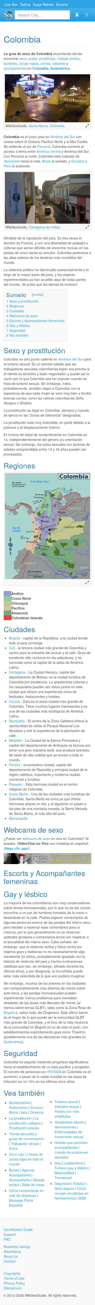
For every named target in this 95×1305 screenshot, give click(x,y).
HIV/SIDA (54, 1071)
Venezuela (12, 161)
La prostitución (20, 1118)
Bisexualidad (64, 1172)
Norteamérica (19, 1102)
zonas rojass (28, 63)
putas (33, 58)
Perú (7, 165)
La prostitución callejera (25, 1120)
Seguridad (62, 1183)
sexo (23, 58)
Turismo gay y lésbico (71, 1167)
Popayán (16, 784)
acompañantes (15, 68)
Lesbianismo (73, 1163)
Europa (36, 1107)
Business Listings (17, 1246)
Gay (58, 1163)
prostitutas (47, 58)
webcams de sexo (36, 838)
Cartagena (17, 672)
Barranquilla (18, 818)
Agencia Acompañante (21, 1172)
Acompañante (19, 1179)
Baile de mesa (33, 1184)
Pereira (14, 764)
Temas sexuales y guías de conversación (26, 1136)
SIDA (82, 1198)
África (13, 1112)
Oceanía (36, 1112)
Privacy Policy (14, 1283)
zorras (45, 63)
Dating (25, 4)
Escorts (62, 4)
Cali (12, 647)
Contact (10, 1261)
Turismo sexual (66, 1101)
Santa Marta (38, 125)
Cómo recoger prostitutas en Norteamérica (71, 1193)
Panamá (43, 146)
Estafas (79, 1183)
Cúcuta (14, 701)
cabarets (59, 63)
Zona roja (16, 1154)
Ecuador (77, 161)
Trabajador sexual (25, 1143)
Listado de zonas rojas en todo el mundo (26, 1159)
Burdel (14, 1170)
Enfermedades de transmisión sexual (69, 1134)
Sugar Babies (43, 4)
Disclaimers (12, 1288)
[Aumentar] (87, 126)
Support (10, 1234)
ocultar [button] (37, 294)
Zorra (13, 1148)
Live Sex (11, 4)
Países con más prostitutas (67, 1114)
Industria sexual (67, 1106)
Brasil (46, 161)
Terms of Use (14, 1278)
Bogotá (14, 638)
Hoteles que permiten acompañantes (71, 1145)
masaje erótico (68, 58)
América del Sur (62, 136)
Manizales (17, 720)
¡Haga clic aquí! (17, 848)
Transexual (63, 1177)
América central (49, 151)
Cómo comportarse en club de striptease (26, 1193)
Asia (24, 1112)
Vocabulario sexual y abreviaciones (70, 1124)
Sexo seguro (64, 1188)
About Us (11, 1256)
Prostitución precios (24, 1127)
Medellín (15, 740)
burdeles (10, 63)
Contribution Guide (18, 1229)
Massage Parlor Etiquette (21, 1203)
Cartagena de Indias (44, 227)
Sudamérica (60, 68)
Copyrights (12, 1273)
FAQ (7, 1239)
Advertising (12, 1251)
